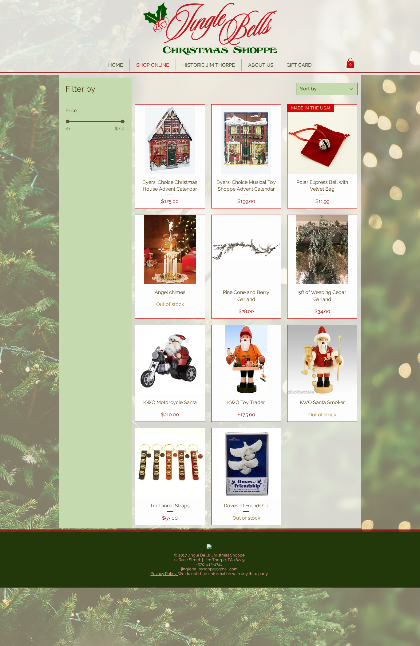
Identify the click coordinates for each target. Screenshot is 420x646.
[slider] (67, 121)
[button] (350, 63)
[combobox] (327, 89)
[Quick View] (170, 139)
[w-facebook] (209, 546)
